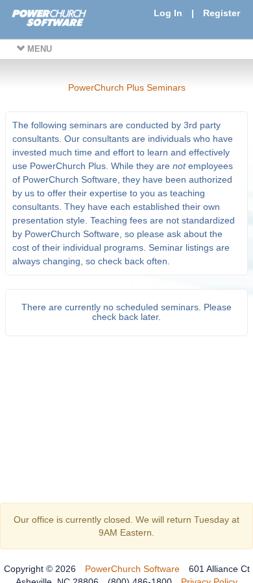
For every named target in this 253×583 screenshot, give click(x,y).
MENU (38, 49)
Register (221, 13)
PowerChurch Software (132, 569)
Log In (168, 13)
